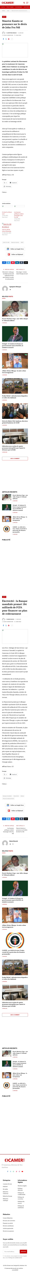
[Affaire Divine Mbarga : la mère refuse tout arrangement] (15, 361)
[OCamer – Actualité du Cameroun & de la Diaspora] (8, 2)
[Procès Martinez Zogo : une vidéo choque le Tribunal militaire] (15, 308)
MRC (22, 242)
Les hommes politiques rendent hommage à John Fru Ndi (18, 214)
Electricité (16, 796)
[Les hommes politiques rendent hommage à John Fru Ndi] (19, 208)
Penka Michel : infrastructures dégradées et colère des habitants (15, 397)
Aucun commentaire (8, 35)
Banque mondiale (7, 796)
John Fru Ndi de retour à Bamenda (6, 230)
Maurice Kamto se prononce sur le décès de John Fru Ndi (21, 829)
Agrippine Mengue (11, 32)
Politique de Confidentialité (15, 1257)
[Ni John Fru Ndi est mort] (7, 208)
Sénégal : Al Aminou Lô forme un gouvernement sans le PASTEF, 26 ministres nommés (12, 345)
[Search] (24, 3)
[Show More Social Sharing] (12, 39)
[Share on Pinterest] (8, 39)
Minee (22, 796)
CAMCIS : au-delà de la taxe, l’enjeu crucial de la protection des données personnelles (20, 529)
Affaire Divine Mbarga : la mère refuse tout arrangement (14, 372)
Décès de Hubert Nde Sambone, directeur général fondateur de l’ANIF (15, 422)
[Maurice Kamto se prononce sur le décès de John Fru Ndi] (15, 50)
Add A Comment (15, 458)
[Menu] (27, 3)
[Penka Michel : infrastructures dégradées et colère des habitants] (15, 386)
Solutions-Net (23, 1265)
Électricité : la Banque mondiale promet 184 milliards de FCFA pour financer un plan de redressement (8, 275)
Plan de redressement (8, 798)
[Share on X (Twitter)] (6, 39)
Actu (3, 7)
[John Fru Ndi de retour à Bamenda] (7, 226)
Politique (10, 7)
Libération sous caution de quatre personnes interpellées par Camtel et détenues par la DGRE (13, 448)
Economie (19, 7)
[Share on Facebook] (3, 39)
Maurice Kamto (15, 242)
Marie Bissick (10, 619)
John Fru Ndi (6, 242)
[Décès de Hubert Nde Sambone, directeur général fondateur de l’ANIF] (15, 411)
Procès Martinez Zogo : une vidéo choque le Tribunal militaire (15, 319)
